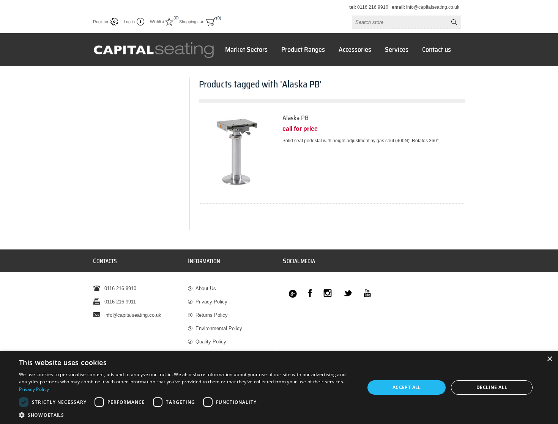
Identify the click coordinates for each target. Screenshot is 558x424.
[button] (187, 414)
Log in (129, 21)
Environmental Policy (218, 328)
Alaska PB (295, 118)
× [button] (549, 359)
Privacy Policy (211, 302)
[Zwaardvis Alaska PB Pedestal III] (237, 152)
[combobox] (399, 22)
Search (454, 22)
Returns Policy (211, 315)
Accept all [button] (406, 387)
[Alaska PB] (332, 158)
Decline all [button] (491, 387)
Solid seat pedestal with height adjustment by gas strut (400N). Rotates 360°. (361, 140)
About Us (205, 288)
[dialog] (279, 387)
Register (101, 21)
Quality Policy (210, 342)
